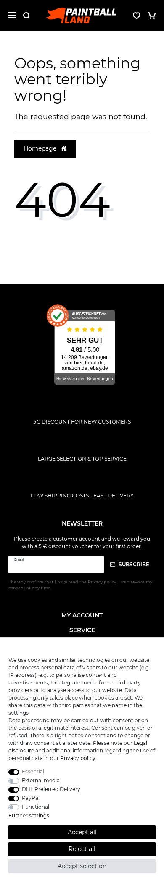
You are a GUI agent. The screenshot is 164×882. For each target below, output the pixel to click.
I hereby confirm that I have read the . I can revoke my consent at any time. (80, 585)
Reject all (82, 849)
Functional (35, 807)
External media (41, 780)
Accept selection (82, 866)
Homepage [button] (41, 148)
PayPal (31, 798)
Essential (33, 771)
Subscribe (133, 564)
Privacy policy (77, 758)
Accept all (82, 832)
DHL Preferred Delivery (51, 789)
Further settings (28, 815)
